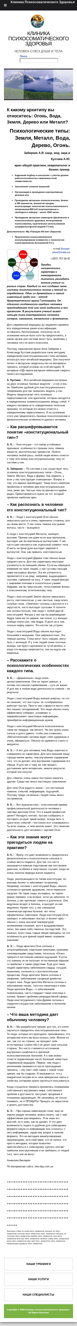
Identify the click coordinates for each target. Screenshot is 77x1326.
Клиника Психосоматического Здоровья (38, 38)
